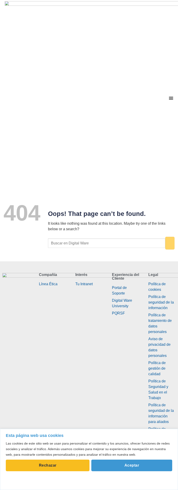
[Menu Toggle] (171, 98)
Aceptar (131, 465)
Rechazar (48, 465)
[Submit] (170, 243)
